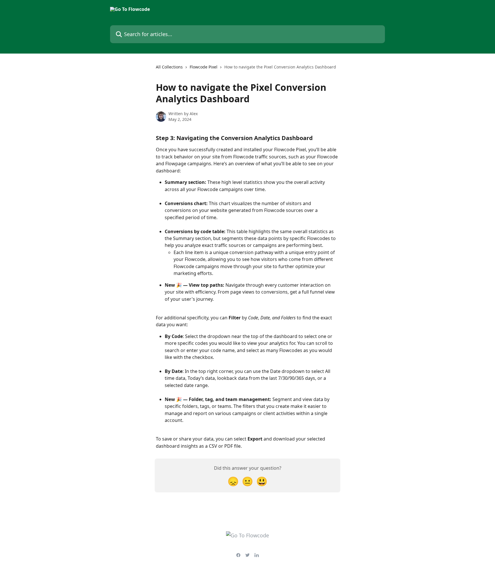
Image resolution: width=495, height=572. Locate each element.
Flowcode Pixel (203, 67)
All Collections (169, 67)
